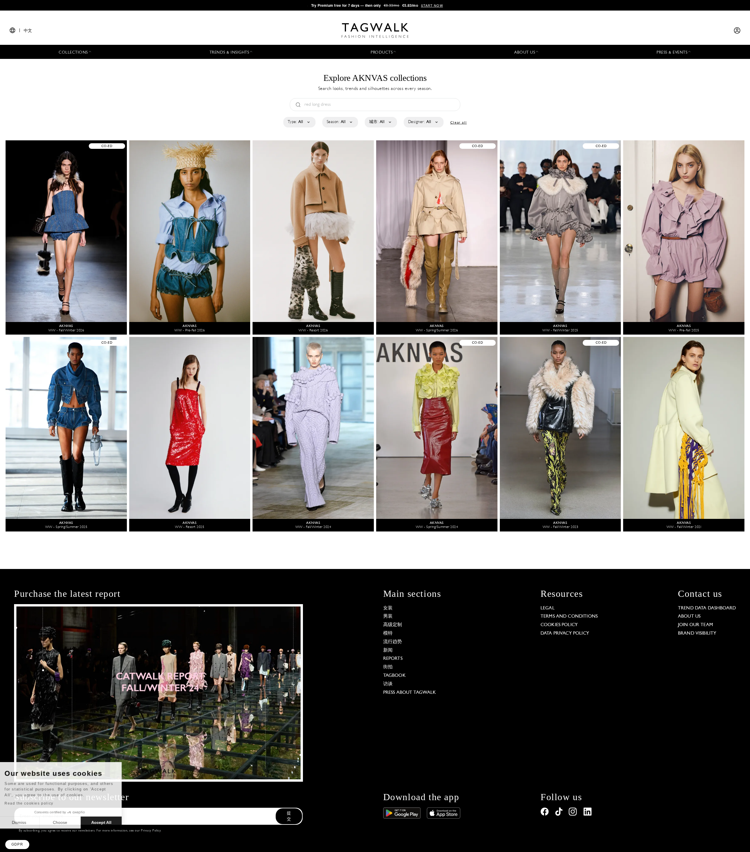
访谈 (388, 684)
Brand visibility (697, 633)
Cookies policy (559, 625)
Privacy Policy (151, 830)
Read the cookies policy (36, 803)
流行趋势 (392, 642)
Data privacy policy (565, 633)
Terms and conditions (569, 616)
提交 (289, 816)
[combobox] (299, 122)
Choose (67, 822)
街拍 (388, 667)
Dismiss (26, 822)
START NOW (432, 5)
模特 (388, 633)
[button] (17, 844)
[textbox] (299, 122)
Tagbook (394, 675)
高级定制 (392, 625)
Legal (548, 608)
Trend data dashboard (707, 608)
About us (689, 616)
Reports (393, 658)
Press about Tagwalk (409, 692)
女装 (388, 608)
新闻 (388, 650)
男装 (388, 616)
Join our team (695, 625)
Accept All (108, 822)
